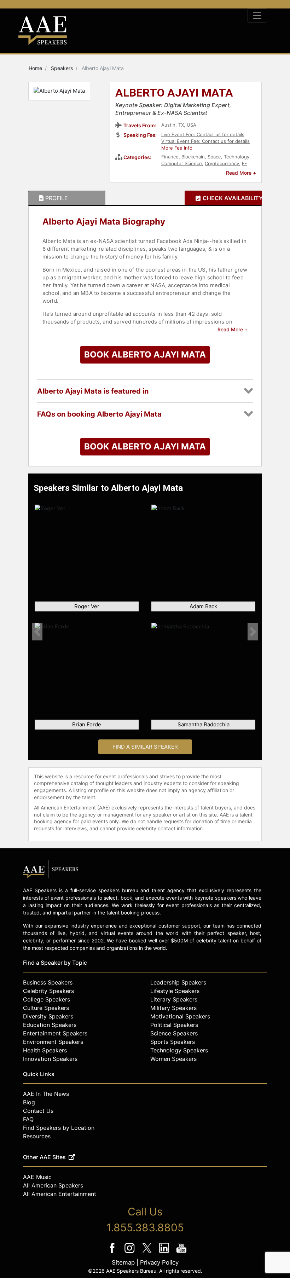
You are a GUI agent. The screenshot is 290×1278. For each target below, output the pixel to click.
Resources (37, 1136)
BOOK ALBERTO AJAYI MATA (145, 354)
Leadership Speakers (178, 982)
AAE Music (37, 1176)
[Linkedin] (165, 1253)
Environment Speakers (53, 1041)
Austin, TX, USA (178, 125)
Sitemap (123, 1262)
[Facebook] (113, 1253)
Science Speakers (174, 1033)
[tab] (66, 198)
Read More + (241, 173)
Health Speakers (45, 1050)
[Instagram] (130, 1253)
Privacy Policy (159, 1262)
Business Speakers (47, 982)
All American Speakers (53, 1185)
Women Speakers (173, 1058)
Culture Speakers (46, 1007)
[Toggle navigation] (257, 15)
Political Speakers (174, 1024)
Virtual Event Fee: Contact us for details (205, 141)
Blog (29, 1102)
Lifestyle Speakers (174, 990)
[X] (147, 1253)
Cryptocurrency (222, 163)
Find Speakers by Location (58, 1127)
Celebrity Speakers (48, 990)
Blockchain (193, 156)
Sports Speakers (172, 1041)
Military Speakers (173, 1007)
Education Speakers (49, 1024)
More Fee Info (176, 148)
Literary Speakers (173, 999)
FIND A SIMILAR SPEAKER (145, 746)
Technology (236, 156)
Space (214, 156)
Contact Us (38, 1110)
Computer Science (181, 163)
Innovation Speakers (50, 1058)
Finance (170, 156)
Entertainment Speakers (55, 1033)
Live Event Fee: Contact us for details (202, 134)
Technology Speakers (179, 1050)
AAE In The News (46, 1093)
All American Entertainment (59, 1193)
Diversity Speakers (48, 1016)
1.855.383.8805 (145, 1227)
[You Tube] (182, 1253)
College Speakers (46, 999)
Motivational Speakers (180, 1016)
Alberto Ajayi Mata (174, 93)
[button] (37, 631)
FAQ (28, 1119)
